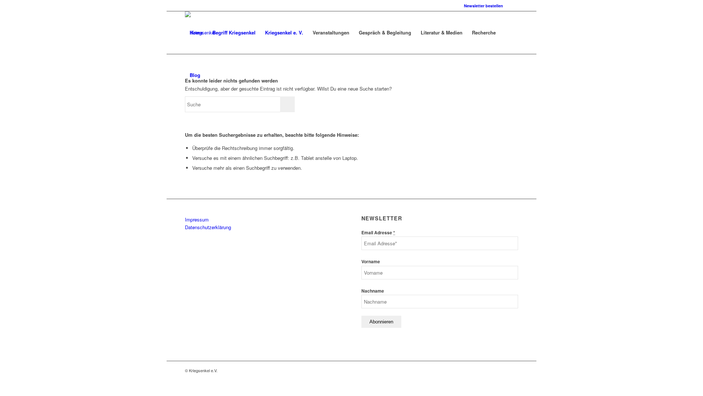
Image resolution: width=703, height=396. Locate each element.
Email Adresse (378, 233)
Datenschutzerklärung (208, 227)
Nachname (372, 291)
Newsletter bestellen (483, 5)
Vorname (370, 261)
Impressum (197, 219)
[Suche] (212, 75)
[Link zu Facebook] (512, 5)
